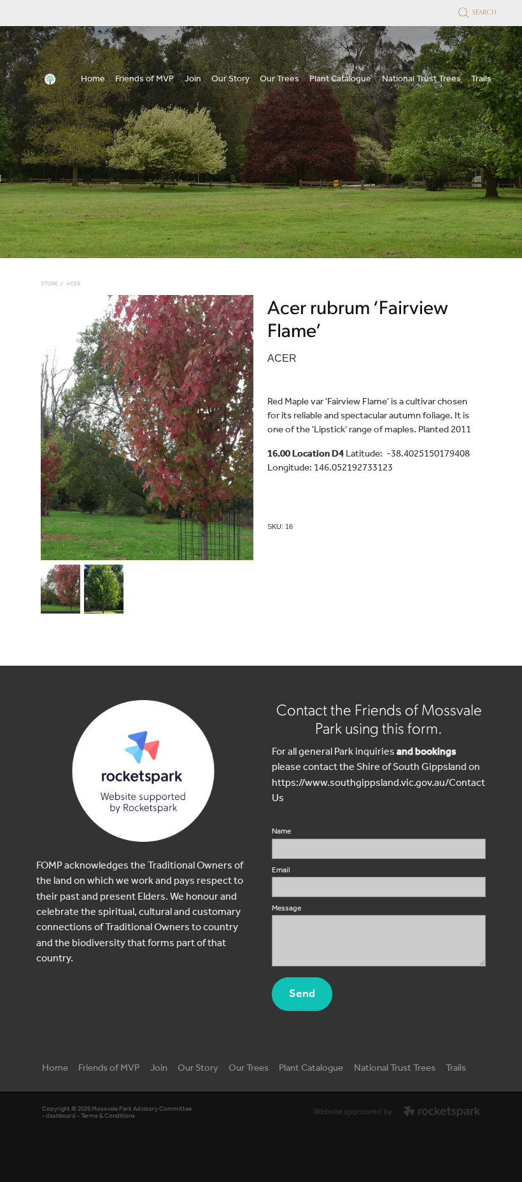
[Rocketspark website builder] (397, 1113)
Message (286, 908)
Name (281, 831)
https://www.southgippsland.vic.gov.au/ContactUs (378, 790)
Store (49, 283)
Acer (73, 283)
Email (281, 870)
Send (302, 994)
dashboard (61, 1116)
